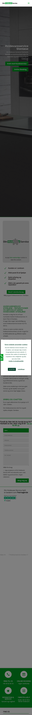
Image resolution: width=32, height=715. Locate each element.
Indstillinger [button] (21, 369)
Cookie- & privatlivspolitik (16, 361)
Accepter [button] (12, 369)
